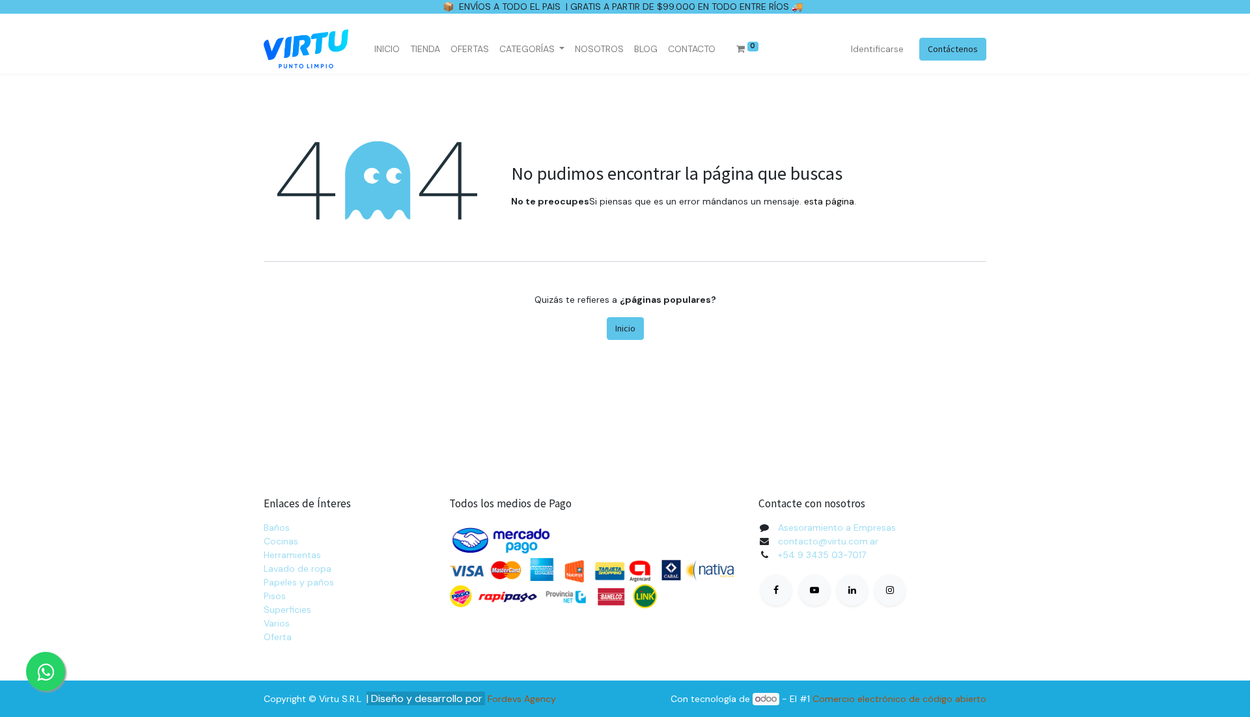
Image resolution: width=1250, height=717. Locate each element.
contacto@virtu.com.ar (828, 541)
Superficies (287, 609)
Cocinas (281, 541)
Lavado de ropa (297, 568)
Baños (277, 527)
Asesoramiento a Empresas (837, 527)
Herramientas (292, 555)
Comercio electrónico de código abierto (899, 699)
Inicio (625, 328)
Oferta (278, 637)
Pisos (275, 596)
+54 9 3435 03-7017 (822, 555)
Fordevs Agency (522, 699)
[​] (776, 590)
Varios (277, 623)
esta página (829, 201)
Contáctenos (953, 49)
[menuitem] (387, 49)
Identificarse (877, 49)
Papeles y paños (299, 582)
